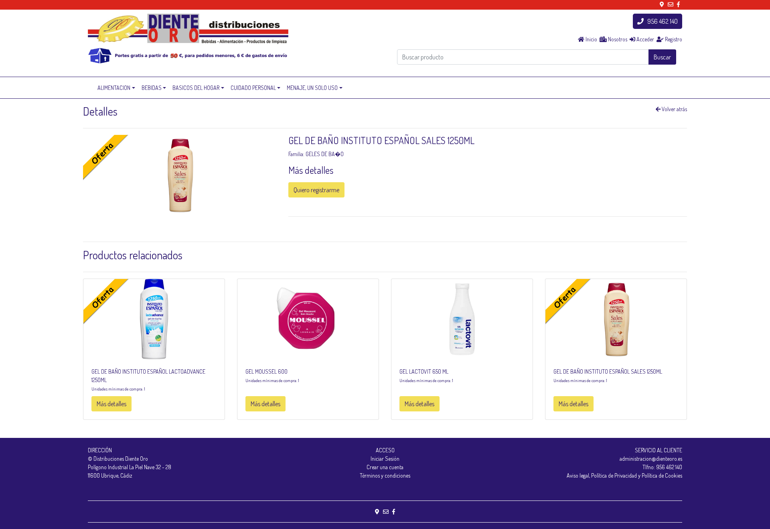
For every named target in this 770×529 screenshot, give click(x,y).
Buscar (662, 57)
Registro (673, 39)
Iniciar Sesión (385, 458)
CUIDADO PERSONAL (253, 87)
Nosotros (617, 39)
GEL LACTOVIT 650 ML (423, 371)
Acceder (644, 39)
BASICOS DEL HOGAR (195, 87)
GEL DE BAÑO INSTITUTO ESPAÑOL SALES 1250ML (607, 371)
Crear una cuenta (385, 467)
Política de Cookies (662, 475)
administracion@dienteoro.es (651, 458)
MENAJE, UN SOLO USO (312, 87)
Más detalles (111, 404)
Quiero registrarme (316, 190)
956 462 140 (661, 21)
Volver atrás (674, 109)
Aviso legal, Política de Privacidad (602, 475)
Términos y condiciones (385, 475)
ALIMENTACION (113, 87)
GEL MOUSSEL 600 (266, 371)
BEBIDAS (152, 87)
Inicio (590, 39)
